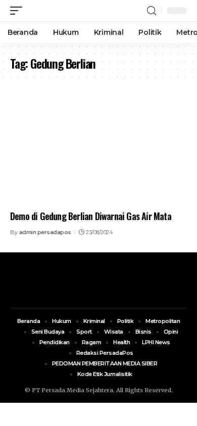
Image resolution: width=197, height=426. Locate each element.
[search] (151, 11)
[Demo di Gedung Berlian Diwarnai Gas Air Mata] (98, 152)
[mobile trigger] (18, 10)
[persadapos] (69, 10)
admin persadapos (45, 232)
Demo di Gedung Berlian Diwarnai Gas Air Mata (90, 216)
